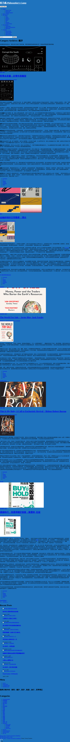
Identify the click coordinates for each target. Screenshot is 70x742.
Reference (5, 723)
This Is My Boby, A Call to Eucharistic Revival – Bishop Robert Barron (33, 411)
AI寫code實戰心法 (8, 660)
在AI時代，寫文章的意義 (10, 667)
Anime (6, 17)
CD (6, 21)
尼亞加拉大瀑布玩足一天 (10, 639)
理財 (3, 600)
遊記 (4, 704)
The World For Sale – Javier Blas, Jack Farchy (21, 317)
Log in (4, 683)
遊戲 (4, 716)
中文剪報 (7, 725)
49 (3, 602)
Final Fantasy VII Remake (10, 673)
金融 (1, 287)
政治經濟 (5, 706)
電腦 (4, 719)
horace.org (7, 11)
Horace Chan (8, 10)
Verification (7, 26)
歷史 (3, 381)
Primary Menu (3, 6)
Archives (5, 29)
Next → (6, 602)
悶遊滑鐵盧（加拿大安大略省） (12, 632)
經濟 (1, 381)
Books (6, 20)
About (4, 9)
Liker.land (67, 247)
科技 (4, 720)
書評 (4, 72)
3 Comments (14, 414)
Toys (6, 16)
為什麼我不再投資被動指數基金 (12, 625)
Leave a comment (16, 320)
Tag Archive (8, 33)
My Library (5, 15)
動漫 (4, 710)
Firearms (7, 22)
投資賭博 (2, 314)
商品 (5, 381)
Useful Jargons (8, 23)
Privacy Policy (6, 13)
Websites (7, 727)
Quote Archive (8, 32)
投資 (1, 600)
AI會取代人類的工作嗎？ (10, 618)
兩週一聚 (5, 721)
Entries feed (5, 684)
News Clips (8, 724)
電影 (4, 713)
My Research (5, 24)
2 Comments (12, 221)
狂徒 (37, 539)
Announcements (6, 699)
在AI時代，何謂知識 (9, 646)
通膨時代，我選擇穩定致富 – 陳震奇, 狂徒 (20, 512)
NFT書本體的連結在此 (5, 274)
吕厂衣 (4, 733)
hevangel (9, 79)
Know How (8, 728)
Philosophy (7, 28)
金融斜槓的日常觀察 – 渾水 (13, 217)
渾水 (3, 287)
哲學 (1, 72)
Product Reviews (6, 730)
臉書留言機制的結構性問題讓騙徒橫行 (14, 653)
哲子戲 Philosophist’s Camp (13, 3)
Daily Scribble (6, 732)
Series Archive (8, 34)
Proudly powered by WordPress (13, 735)
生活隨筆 (5, 702)
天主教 (1, 481)
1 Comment (14, 79)
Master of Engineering (10, 27)
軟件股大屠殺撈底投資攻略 (10, 611)
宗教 (1, 407)
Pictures (4, 729)
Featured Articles (9, 12)
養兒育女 (5, 703)
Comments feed (6, 685)
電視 (4, 714)
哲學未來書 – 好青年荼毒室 (13, 76)
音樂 (4, 717)
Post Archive (8, 31)
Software (7, 18)
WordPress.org (6, 686)
